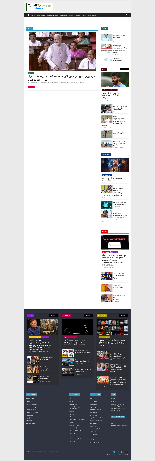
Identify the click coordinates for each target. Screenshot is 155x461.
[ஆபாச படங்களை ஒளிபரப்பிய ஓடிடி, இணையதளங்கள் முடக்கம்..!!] (106, 273)
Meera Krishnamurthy (118, 100)
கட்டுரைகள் (71, 15)
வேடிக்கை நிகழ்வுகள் (76, 428)
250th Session (53, 83)
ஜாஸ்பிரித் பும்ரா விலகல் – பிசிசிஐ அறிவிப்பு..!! (110, 95)
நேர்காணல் (93, 412)
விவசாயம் (72, 417)
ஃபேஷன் (72, 442)
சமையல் (93, 399)
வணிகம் (72, 411)
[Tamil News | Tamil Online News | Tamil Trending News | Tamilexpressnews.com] (28, 15)
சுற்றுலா (72, 422)
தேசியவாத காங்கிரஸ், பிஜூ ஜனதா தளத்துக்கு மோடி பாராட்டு (61, 78)
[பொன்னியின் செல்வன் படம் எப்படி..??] (33, 366)
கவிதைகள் (93, 423)
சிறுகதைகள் (94, 407)
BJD (57, 83)
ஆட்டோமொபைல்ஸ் (70, 337)
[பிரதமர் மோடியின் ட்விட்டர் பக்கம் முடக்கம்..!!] (106, 295)
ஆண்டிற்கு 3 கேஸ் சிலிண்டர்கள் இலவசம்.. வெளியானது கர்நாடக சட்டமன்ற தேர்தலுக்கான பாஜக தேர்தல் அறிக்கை (118, 380)
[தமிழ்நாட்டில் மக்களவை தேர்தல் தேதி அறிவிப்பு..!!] (106, 49)
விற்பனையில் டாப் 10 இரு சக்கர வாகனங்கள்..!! (83, 351)
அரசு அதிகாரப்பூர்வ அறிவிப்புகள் (75, 408)
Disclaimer (113, 402)
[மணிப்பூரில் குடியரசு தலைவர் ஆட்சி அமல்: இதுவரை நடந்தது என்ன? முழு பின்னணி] (103, 352)
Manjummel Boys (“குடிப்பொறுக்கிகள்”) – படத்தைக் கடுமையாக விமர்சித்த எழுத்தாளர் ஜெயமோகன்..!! (40, 345)
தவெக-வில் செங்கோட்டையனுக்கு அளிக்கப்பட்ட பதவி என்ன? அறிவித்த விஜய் (120, 39)
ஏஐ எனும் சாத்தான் (112, 178)
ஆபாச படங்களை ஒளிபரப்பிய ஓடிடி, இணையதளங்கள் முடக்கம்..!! (119, 276)
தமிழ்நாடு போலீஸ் (32, 412)
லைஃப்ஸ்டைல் (31, 410)
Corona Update (30, 399)
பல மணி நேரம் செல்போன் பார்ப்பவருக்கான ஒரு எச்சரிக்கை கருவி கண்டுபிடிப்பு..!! (120, 215)
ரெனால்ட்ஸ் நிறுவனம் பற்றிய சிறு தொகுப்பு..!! (82, 361)
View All (124, 69)
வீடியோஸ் (93, 432)
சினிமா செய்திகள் (41, 15)
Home (103, 455)
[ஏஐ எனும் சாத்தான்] (115, 159)
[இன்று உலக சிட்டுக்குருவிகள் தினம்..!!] (106, 285)
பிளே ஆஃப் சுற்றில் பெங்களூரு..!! (119, 133)
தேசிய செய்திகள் (104, 337)
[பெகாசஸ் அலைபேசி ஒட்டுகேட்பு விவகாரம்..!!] (106, 202)
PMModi (68, 83)
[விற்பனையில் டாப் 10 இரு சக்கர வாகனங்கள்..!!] (68, 349)
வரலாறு (84, 15)
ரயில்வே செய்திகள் (32, 407)
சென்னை (29, 415)
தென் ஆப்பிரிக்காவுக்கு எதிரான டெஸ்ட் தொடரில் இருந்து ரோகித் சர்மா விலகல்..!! (113, 121)
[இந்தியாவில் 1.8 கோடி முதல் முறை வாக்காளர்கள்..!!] (106, 60)
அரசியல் (33, 15)
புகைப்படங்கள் (31, 423)
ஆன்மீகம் (72, 433)
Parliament (63, 83)
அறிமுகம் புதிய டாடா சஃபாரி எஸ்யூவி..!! (74, 341)
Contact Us (108, 455)
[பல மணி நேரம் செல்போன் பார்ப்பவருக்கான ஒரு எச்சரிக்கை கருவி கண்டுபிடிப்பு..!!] (106, 211)
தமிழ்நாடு (29, 402)
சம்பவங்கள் (73, 404)
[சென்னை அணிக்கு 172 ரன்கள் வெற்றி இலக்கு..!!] (106, 141)
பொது (71, 402)
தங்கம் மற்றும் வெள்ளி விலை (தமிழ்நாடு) (118, 405)
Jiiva (115, 181)
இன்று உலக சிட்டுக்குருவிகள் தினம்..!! (118, 287)
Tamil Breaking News (82, 83)
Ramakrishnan (43, 83)
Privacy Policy (115, 455)
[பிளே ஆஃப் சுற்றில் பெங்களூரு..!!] (106, 131)
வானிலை (72, 414)
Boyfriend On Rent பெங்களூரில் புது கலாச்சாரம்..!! (45, 378)
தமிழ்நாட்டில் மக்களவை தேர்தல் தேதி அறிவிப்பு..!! (119, 51)
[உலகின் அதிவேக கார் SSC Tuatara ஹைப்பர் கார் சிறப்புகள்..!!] (68, 368)
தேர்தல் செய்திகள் (32, 404)
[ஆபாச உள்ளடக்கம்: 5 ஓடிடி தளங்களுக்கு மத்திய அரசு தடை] (112, 319)
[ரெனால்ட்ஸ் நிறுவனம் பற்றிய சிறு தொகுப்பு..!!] (68, 359)
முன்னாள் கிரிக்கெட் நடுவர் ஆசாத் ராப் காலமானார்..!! (120, 108)
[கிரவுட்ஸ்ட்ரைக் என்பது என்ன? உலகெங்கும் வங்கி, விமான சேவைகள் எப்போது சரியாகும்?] (115, 236)
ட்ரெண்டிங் (114, 252)
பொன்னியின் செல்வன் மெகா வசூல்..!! (48, 358)
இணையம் (106, 252)
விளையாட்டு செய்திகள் (52, 15)
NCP (59, 83)
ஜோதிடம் (29, 418)
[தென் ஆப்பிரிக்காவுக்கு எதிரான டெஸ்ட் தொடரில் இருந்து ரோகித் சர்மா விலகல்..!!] (106, 116)
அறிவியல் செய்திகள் (96, 418)
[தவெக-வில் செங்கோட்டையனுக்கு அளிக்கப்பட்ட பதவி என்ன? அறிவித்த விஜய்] (106, 36)
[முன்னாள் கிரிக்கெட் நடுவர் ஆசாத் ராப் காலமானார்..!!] (106, 105)
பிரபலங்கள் (94, 434)
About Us (113, 399)
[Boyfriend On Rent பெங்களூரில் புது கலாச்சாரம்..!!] (33, 375)
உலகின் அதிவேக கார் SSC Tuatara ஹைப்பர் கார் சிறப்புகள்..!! (83, 371)
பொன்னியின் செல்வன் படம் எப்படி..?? (48, 368)
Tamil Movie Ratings (95, 437)
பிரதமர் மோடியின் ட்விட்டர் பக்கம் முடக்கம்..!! (119, 297)
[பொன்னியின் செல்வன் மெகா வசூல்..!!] (33, 357)
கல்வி (92, 440)
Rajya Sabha (74, 83)
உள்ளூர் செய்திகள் (92, 15)
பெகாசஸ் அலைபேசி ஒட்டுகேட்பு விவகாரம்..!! (120, 203)
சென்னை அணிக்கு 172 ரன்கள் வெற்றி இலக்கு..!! (119, 143)
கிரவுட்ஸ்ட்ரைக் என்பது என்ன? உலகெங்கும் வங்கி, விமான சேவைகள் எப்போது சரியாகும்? (114, 260)
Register (127, 455)
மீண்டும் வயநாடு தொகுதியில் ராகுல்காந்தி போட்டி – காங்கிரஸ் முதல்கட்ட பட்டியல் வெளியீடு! (118, 367)
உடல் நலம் (78, 15)
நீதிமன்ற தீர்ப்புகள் (75, 425)
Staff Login (121, 455)
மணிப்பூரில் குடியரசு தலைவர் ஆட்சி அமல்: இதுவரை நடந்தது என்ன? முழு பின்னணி (117, 355)
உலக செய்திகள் (63, 15)
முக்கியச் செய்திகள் (96, 443)
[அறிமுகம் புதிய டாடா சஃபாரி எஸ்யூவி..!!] (77, 319)
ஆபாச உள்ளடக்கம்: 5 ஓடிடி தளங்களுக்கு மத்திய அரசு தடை (112, 343)
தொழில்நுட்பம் (107, 175)
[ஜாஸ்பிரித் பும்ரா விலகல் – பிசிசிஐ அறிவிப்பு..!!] (115, 73)
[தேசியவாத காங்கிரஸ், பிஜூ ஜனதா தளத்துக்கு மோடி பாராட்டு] (62, 33)
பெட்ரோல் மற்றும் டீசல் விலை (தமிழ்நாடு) (118, 409)
